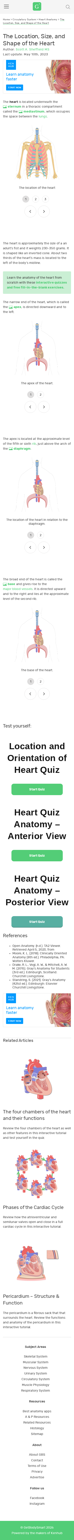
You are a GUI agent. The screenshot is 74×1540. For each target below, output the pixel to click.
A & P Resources (37, 1416)
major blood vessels (18, 589)
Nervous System (35, 1367)
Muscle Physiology (35, 1384)
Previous (30, 211)
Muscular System (35, 1362)
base (11, 584)
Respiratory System (35, 1390)
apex (17, 307)
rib (34, 443)
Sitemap (37, 1434)
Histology (37, 1428)
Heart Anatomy (48, 19)
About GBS (37, 1454)
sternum (14, 106)
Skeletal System (35, 1356)
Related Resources (37, 1422)
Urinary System (35, 1373)
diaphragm (22, 448)
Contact (37, 1460)
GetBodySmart (34, 1527)
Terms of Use (37, 1465)
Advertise (37, 1477)
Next (44, 211)
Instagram (37, 1503)
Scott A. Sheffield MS (32, 49)
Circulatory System (24, 19)
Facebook (37, 1498)
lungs (43, 116)
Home (6, 19)
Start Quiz (37, 789)
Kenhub (57, 1533)
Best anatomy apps (37, 1411)
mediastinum (34, 111)
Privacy (37, 1471)
